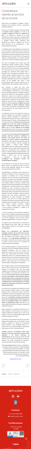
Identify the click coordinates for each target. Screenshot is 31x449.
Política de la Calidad (16, 427)
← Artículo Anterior (3, 365)
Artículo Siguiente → (27, 365)
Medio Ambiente (16, 373)
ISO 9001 (16, 429)
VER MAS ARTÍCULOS (15, 359)
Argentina (10, 373)
